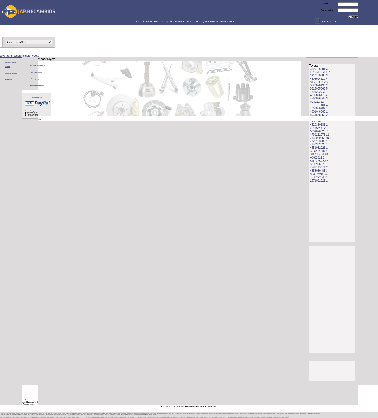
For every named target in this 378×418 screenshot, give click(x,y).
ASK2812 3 (317, 157)
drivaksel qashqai (11, 73)
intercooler (8, 80)
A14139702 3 (318, 174)
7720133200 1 (319, 141)
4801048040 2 (319, 111)
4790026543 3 (319, 98)
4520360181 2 (319, 124)
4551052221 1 (319, 147)
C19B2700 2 (318, 128)
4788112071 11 (319, 167)
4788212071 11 (319, 134)
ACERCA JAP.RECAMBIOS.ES (151, 21)
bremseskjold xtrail (37, 85)
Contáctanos (29, 404)
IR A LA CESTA (328, 21)
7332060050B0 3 (320, 137)
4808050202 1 (319, 108)
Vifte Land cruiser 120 (37, 66)
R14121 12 (317, 101)
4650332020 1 (319, 144)
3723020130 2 (319, 85)
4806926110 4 (318, 78)
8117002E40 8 (319, 154)
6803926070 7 (319, 164)
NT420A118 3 (318, 151)
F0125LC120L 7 (320, 72)
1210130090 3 (319, 75)
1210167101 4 (319, 105)
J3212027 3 (317, 91)
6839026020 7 (319, 131)
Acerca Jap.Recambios (29, 401)
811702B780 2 (319, 160)
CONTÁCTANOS (177, 21)
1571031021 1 (319, 180)
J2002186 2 (317, 121)
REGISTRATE (194, 21)
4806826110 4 (318, 95)
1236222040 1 (319, 177)
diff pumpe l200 (36, 72)
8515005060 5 (319, 88)
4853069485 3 (319, 170)
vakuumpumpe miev (37, 79)
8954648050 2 (319, 114)
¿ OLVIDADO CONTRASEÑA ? (218, 21)
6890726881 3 (319, 69)
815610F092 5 (319, 82)
